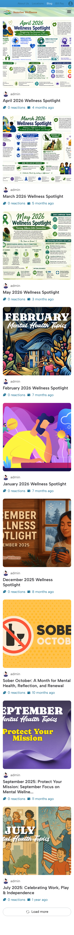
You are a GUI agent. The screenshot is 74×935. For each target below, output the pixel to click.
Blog (49, 3)
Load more (39, 912)
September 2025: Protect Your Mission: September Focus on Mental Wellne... (32, 786)
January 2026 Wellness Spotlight (34, 483)
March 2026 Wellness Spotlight (33, 196)
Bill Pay (59, 3)
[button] (69, 11)
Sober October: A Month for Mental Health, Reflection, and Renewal (37, 683)
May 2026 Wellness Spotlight (31, 292)
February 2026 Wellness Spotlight (35, 388)
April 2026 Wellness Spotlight (31, 100)
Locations (38, 3)
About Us (23, 3)
